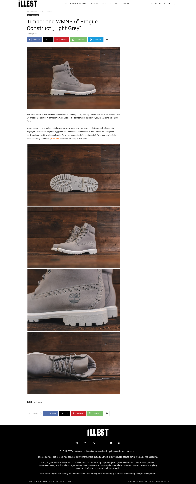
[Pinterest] (102, 443)
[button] (175, 3)
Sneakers (35, 15)
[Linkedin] (119, 443)
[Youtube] (160, 3)
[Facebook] (169, 3)
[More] (107, 39)
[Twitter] (165, 3)
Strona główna (32, 11)
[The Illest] (28, 4)
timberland (38, 402)
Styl (41, 11)
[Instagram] (151, 3)
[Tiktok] (156, 3)
